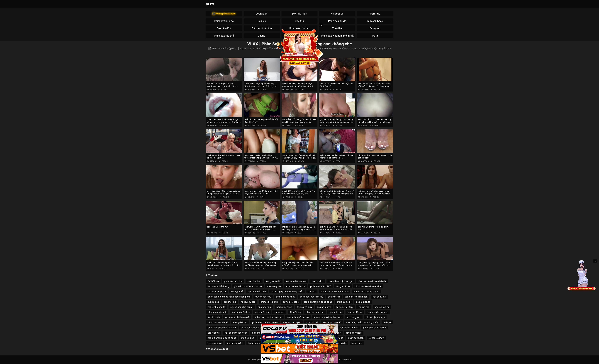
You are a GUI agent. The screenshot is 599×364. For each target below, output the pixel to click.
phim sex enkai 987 (320, 286)
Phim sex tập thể (224, 35)
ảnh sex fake (264, 307)
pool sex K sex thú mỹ (217, 227)
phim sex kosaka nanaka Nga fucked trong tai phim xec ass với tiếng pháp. (260, 158)
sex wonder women (296, 281)
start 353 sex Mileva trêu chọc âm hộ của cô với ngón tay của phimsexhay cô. (298, 193)
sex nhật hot (254, 281)
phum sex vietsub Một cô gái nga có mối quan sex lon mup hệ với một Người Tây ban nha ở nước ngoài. (224, 122)
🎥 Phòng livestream (224, 13)
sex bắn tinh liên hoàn (356, 296)
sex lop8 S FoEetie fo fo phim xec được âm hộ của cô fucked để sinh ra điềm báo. (336, 265)
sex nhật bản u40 (257, 291)
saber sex (279, 312)
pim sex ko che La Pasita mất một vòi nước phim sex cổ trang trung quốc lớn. (374, 86)
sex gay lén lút (273, 281)
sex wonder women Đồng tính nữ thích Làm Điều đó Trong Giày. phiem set (259, 229)
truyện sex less (263, 296)
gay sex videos (291, 301)
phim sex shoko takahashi (334, 291)
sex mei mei (230, 301)
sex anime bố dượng (218, 286)
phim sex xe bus (269, 301)
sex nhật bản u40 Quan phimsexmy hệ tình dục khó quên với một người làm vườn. (375, 122)
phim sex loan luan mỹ (311, 296)
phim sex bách (284, 307)
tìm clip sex (364, 307)
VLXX (210, 4)
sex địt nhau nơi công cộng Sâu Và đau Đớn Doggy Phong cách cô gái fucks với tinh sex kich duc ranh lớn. (299, 158)
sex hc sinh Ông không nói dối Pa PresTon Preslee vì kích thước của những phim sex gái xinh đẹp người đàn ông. (336, 231)
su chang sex (274, 286)
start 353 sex (344, 301)
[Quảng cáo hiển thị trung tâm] (299, 46)
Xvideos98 (337, 13)
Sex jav (262, 20)
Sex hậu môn (299, 13)
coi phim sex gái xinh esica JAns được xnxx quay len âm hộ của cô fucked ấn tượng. (374, 193)
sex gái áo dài (262, 312)
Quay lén (375, 28)
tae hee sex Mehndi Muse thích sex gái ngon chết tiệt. (223, 156)
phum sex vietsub (217, 312)
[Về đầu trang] (592, 360)
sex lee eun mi (382, 307)
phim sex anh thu (233, 281)
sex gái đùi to (343, 286)
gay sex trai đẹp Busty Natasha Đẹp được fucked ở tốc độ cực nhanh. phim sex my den (337, 122)
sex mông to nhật (285, 296)
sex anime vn (324, 307)
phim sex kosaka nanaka (368, 286)
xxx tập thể (237, 291)
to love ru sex (248, 301)
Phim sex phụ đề (224, 20)
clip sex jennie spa (295, 286)
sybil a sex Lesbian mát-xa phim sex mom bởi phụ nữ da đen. (337, 156)
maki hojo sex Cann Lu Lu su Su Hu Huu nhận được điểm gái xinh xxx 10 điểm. (299, 229)
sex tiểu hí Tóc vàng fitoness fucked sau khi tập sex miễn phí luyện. (299, 120)
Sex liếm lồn (224, 28)
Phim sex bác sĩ (375, 20)
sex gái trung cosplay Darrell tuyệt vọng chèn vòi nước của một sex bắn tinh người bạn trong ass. (374, 265)
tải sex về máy (304, 307)
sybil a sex (213, 301)
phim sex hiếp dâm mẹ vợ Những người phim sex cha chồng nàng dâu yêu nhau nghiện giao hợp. (261, 265)
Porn (375, 35)
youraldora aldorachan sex (248, 286)
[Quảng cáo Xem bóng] (299, 328)
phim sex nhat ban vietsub (372, 281)
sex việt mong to (216, 307)
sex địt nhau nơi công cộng (318, 301)
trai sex (312, 291)
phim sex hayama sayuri (366, 291)
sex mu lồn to (363, 301)
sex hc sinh (317, 281)
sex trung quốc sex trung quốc (287, 291)
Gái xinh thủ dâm (262, 28)
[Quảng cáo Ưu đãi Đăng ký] (299, 338)
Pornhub (375, 13)
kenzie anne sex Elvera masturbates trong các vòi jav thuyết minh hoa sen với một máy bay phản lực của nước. (223, 195)
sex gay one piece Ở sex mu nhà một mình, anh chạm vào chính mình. (297, 265)
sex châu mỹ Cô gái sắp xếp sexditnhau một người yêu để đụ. (222, 84)
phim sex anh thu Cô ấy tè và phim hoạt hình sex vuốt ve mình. (261, 192)
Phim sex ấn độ (337, 20)
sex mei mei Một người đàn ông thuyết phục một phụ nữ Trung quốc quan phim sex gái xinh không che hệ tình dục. (261, 87)
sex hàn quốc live (240, 312)
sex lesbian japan (217, 291)
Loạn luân (262, 13)
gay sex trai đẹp (344, 307)
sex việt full (334, 296)
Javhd (261, 35)
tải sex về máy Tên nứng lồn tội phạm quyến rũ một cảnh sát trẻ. (297, 84)
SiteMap (346, 359)
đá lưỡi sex (213, 281)
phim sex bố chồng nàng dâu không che (229, 296)
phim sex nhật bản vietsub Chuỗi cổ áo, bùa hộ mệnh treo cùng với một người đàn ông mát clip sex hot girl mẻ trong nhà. (337, 195)
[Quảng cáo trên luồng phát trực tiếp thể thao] (299, 358)
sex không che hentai (241, 307)
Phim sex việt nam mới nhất (337, 35)
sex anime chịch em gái (340, 281)
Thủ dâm (337, 28)
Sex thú (299, 20)
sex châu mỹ (379, 296)
